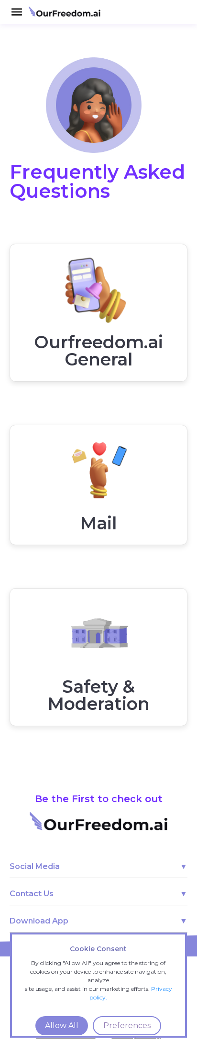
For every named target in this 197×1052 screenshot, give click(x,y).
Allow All (61, 1025)
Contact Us (32, 893)
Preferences (127, 1025)
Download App (39, 920)
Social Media (35, 866)
